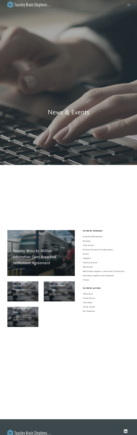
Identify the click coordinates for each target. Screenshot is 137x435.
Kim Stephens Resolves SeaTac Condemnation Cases (57, 281)
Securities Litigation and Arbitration (98, 275)
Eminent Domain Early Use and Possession (20, 283)
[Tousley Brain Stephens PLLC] (29, 4)
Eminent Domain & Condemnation (98, 249)
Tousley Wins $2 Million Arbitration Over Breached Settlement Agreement (34, 257)
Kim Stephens (89, 311)
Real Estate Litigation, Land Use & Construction (103, 271)
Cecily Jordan (89, 307)
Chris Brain (87, 302)
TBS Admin (88, 294)
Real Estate (88, 267)
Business (87, 241)
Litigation (87, 258)
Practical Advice (90, 262)
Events (86, 254)
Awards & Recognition (93, 236)
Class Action (88, 245)
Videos (86, 280)
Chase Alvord (89, 298)
